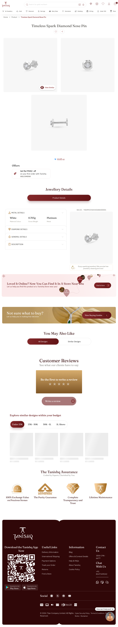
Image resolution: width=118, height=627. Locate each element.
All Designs (42, 341)
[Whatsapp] (97, 582)
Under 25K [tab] (17, 424)
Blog (70, 552)
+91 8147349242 (101, 572)
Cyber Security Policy (82, 613)
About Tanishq (74, 565)
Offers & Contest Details (78, 556)
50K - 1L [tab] (47, 424)
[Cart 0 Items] (115, 4)
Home (5, 17)
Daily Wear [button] (55, 11)
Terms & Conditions (98, 613)
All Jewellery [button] (8, 11)
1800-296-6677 (100, 556)
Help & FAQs (74, 561)
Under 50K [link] (103, 11)
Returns (45, 569)
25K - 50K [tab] (33, 424)
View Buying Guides (93, 315)
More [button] (114, 11)
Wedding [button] (80, 11)
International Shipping (50, 556)
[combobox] (53, 4)
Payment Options (49, 561)
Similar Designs (74, 341)
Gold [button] (20, 11)
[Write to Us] (102, 582)
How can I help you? (104, 609)
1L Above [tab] (60, 424)
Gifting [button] (91, 11)
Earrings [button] (42, 11)
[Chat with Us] (107, 582)
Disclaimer (84, 616)
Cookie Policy (74, 569)
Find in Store (100, 285)
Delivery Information (50, 552)
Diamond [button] (31, 11)
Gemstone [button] (68, 11)
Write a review (52, 401)
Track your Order (48, 565)
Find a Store (46, 574)
